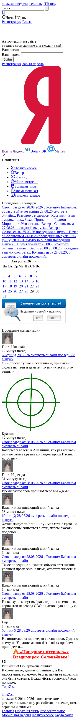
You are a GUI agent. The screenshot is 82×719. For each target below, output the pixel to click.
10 (4, 281)
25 (10, 291)
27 (21, 291)
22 (32, 286)
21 (26, 286)
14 (26, 281)
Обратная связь (27, 711)
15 (32, 281)
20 (21, 286)
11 (10, 281)
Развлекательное (52, 711)
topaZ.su (8, 694)
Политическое (43, 715)
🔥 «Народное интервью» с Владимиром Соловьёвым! (41, 654)
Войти (27, 22)
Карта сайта (64, 715)
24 (4, 291)
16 (37, 281)
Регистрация (11, 22)
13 (21, 281)
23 (37, 286)
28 (26, 291)
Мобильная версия (16, 715)
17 (4, 286)
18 (10, 286)
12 (15, 281)
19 (15, 286)
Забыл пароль (33, 64)
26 (15, 291)
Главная (8, 711)
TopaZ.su (8, 687)
